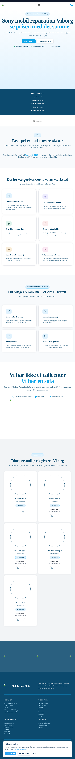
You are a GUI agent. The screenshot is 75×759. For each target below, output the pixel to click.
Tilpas (34, 753)
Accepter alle (11, 753)
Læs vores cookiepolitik (20, 749)
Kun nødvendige (24, 753)
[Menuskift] (39, 5)
